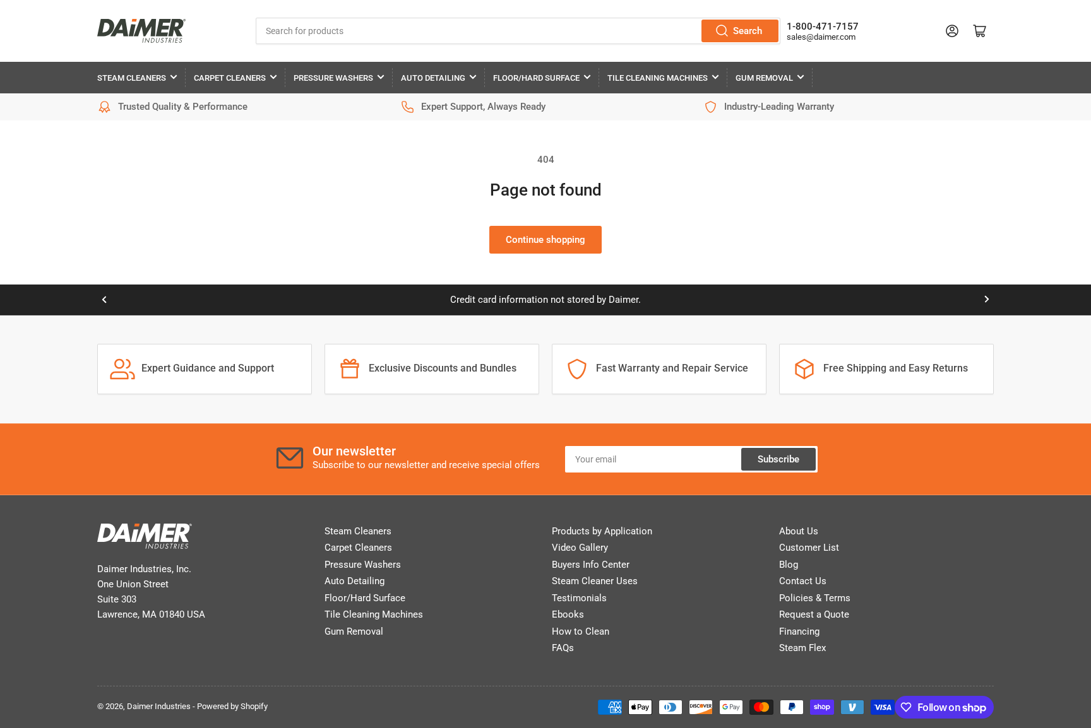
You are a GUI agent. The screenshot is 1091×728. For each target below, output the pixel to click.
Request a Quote (814, 614)
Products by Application (602, 531)
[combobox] (518, 31)
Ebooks (568, 614)
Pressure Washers (333, 78)
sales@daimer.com (821, 37)
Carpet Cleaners (230, 78)
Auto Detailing (433, 78)
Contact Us (802, 581)
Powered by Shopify (232, 706)
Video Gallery (580, 547)
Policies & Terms (814, 598)
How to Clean (580, 631)
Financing (799, 631)
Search (747, 31)
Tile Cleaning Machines (657, 78)
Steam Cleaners (131, 78)
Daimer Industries (159, 706)
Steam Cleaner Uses (595, 581)
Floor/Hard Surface (536, 78)
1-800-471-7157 (823, 26)
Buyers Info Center (590, 564)
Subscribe (778, 459)
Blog (788, 564)
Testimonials (579, 598)
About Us (798, 531)
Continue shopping (545, 239)
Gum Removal (764, 78)
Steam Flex (802, 648)
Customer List (809, 547)
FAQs (563, 648)
